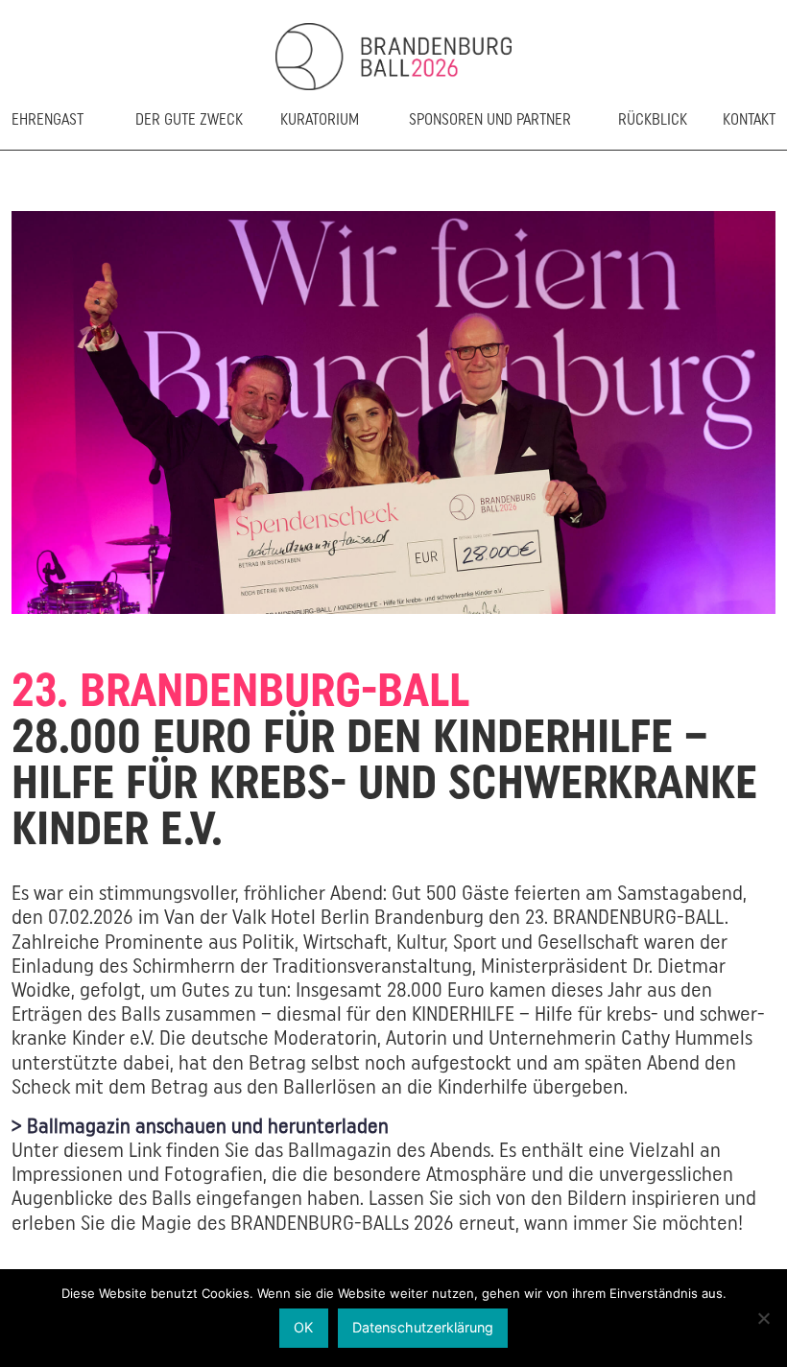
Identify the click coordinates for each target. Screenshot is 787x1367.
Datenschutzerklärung (422, 1327)
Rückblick (652, 119)
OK (303, 1327)
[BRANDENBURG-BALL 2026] (393, 56)
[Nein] (763, 1318)
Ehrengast (47, 119)
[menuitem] (62, 130)
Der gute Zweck (189, 119)
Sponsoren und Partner (490, 119)
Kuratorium (319, 119)
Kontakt (749, 119)
